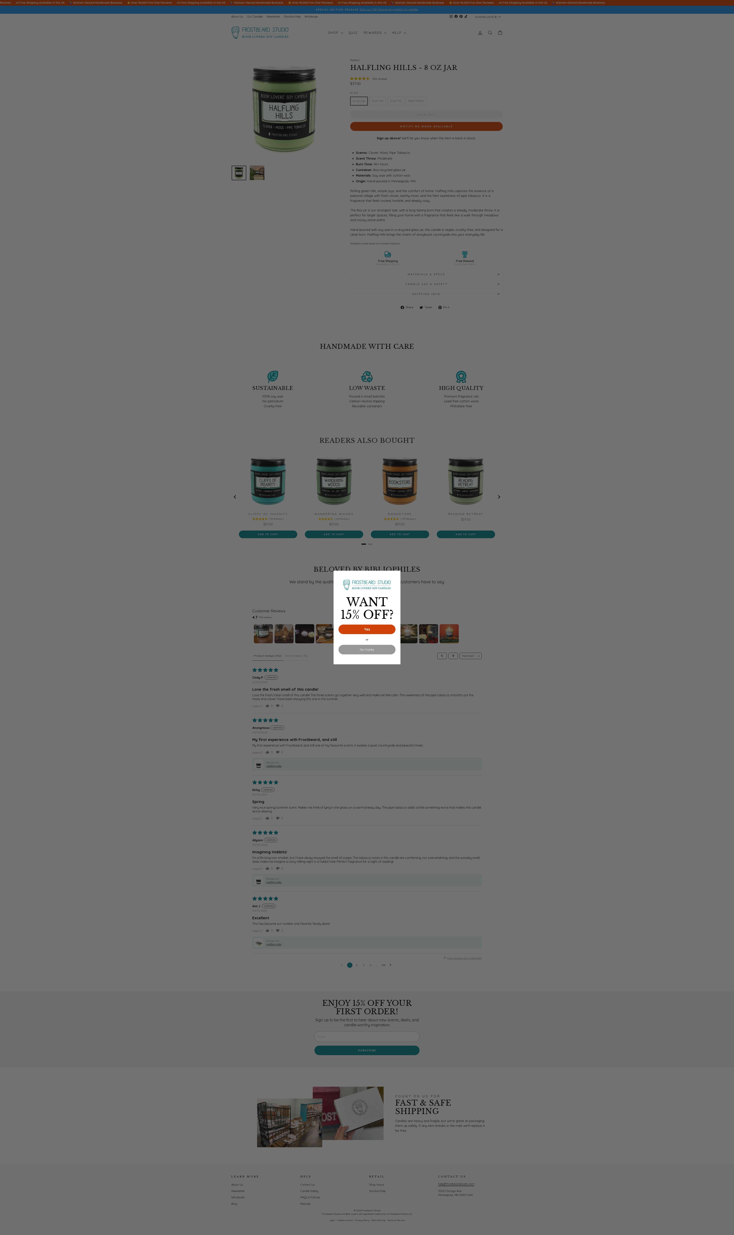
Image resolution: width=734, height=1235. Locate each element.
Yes (367, 629)
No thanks (367, 650)
